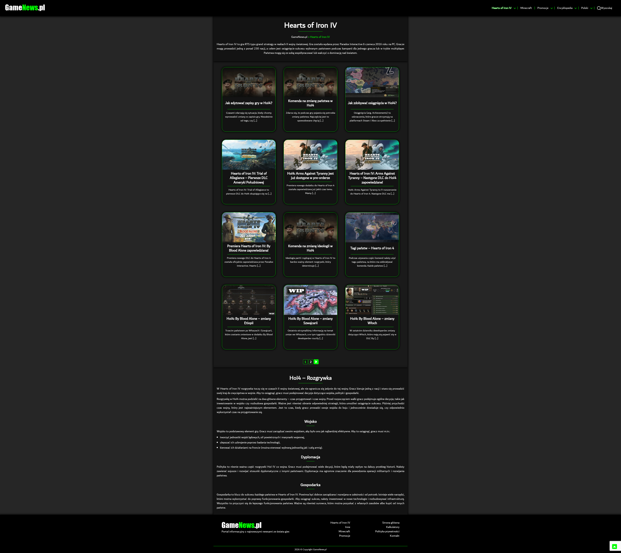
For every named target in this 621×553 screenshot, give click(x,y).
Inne (347, 527)
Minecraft (526, 8)
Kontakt (394, 535)
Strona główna (390, 522)
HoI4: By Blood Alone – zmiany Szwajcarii (310, 321)
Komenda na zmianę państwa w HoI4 (310, 103)
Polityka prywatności (387, 531)
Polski (584, 8)
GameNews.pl (299, 37)
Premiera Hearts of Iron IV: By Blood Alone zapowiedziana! (248, 248)
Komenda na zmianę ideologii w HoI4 (310, 248)
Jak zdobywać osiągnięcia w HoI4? (372, 103)
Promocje (542, 8)
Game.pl (25, 7)
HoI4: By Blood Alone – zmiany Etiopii (249, 321)
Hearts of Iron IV (502, 8)
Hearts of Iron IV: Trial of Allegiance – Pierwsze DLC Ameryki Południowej (249, 178)
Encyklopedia (564, 8)
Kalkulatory (392, 527)
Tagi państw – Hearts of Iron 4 (372, 248)
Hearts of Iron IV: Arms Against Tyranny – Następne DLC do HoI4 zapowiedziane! (372, 178)
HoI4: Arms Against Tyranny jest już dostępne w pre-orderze (310, 175)
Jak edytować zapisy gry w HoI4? (248, 103)
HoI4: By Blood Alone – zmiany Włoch (372, 321)
